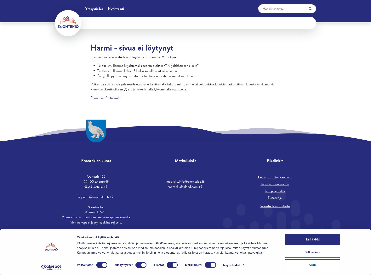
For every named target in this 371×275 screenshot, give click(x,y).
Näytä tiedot (231, 265)
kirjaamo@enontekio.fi (93, 196)
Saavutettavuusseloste (275, 206)
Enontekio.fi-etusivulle (105, 97)
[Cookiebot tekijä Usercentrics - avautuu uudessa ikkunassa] (51, 267)
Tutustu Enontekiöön (274, 184)
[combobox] (287, 8)
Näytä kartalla (93, 186)
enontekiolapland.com (183, 186)
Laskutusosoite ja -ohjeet (275, 177)
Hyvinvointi (116, 8)
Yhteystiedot (94, 8)
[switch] (140, 265)
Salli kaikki (312, 239)
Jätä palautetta (275, 190)
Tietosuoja (275, 197)
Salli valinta (312, 252)
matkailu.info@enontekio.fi (185, 181)
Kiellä (312, 264)
